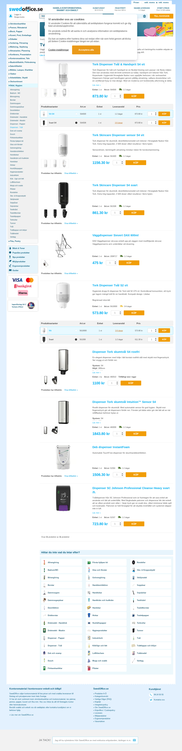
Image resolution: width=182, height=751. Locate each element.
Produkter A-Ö (100, 694)
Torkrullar (13, 220)
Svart (51, 339)
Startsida (43, 39)
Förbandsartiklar (16, 138)
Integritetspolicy (101, 705)
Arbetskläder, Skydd (18, 78)
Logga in (17, 14)
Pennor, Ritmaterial (18, 28)
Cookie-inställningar (58, 50)
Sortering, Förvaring (18, 43)
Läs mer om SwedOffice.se (22, 715)
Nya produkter (19, 257)
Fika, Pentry (14, 241)
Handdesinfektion (17, 151)
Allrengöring (15, 90)
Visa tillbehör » (71, 173)
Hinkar (12, 165)
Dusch (12, 134)
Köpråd (98, 702)
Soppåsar (14, 203)
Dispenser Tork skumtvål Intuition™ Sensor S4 (124, 401)
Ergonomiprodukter (21, 266)
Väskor (12, 74)
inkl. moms (164, 2)
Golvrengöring (15, 148)
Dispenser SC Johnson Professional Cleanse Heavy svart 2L (131, 490)
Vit (50, 331)
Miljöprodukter (19, 262)
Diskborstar (14, 114)
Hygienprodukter (16, 172)
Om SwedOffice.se (102, 707)
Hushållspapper (16, 168)
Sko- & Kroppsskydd (18, 196)
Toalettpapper (15, 216)
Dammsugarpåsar (17, 107)
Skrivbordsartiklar (17, 24)
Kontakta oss (159, 700)
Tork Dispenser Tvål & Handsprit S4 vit (118, 64)
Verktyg (13, 237)
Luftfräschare (15, 182)
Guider (15, 270)
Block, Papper (15, 31)
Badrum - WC (15, 93)
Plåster (12, 189)
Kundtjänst (99, 9)
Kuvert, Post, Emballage (20, 35)
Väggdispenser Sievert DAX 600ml (115, 235)
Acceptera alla (86, 50)
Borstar (13, 100)
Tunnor (13, 223)
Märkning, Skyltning (18, 47)
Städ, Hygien (15, 85)
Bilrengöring (15, 97)
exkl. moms (149, 2)
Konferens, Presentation (20, 55)
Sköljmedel (14, 199)
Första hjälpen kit (16, 141)
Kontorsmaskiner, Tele (19, 58)
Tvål (11, 227)
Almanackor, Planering (19, 51)
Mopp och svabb (16, 186)
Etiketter (13, 39)
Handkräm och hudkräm (19, 158)
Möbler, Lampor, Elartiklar (21, 70)
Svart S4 (52, 123)
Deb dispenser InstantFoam (111, 447)
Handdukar (14, 155)
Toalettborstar (15, 213)
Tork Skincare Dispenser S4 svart (114, 185)
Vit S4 (51, 114)
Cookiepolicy (110, 710)
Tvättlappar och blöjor (18, 230)
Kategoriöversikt (101, 696)
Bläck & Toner (19, 248)
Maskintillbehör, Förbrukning (22, 62)
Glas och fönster (16, 145)
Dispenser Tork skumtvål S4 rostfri (116, 351)
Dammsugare (15, 103)
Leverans (98, 713)
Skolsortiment (15, 81)
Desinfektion (15, 110)
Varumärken (100, 721)
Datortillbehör (15, 66)
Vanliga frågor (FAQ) (103, 699)
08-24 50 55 (159, 695)
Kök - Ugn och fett (17, 179)
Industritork (14, 175)
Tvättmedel (14, 234)
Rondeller (14, 192)
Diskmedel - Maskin (17, 121)
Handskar (14, 162)
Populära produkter (21, 253)
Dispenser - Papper (17, 124)
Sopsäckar (14, 206)
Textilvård (13, 210)
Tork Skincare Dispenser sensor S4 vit (118, 135)
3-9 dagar (119, 123)
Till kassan (161, 16)
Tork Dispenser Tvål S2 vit (110, 285)
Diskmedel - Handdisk (18, 117)
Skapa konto (19, 17)
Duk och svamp (16, 131)
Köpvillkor (99, 710)
